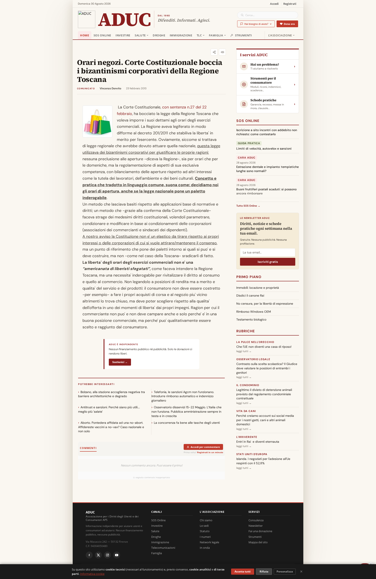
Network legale (209, 542)
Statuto (205, 531)
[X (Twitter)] (98, 555)
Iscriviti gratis (268, 262)
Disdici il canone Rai (250, 295)
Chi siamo (206, 520)
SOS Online (102, 35)
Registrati (289, 4)
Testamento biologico (251, 319)
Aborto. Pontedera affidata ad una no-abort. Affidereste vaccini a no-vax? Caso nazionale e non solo (111, 427)
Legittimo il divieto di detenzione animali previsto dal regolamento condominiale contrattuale (264, 394)
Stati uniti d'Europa (251, 454)
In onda (205, 548)
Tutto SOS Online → (248, 206)
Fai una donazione (260, 531)
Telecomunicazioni (163, 548)
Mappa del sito (258, 542)
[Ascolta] (222, 52)
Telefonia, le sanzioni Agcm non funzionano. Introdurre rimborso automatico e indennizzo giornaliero (182, 396)
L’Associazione (280, 35)
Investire (123, 35)
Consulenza (256, 520)
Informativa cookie (92, 574)
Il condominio (247, 385)
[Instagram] (107, 555)
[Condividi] (214, 52)
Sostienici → (120, 362)
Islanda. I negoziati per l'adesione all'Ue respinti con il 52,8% (263, 461)
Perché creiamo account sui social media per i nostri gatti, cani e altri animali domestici (265, 420)
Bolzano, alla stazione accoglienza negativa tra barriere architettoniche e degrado (111, 394)
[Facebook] (89, 555)
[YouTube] (116, 555)
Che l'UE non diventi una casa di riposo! (264, 347)
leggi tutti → (244, 351)
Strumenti (243, 35)
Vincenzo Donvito (110, 88)
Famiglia (216, 35)
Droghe (159, 35)
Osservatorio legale (253, 359)
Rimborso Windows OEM (253, 312)
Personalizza (285, 571)
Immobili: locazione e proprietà (257, 288)
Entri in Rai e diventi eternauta (257, 442)
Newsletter (255, 526)
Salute (140, 35)
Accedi (274, 4)
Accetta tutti (243, 571)
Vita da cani (246, 411)
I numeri (205, 537)
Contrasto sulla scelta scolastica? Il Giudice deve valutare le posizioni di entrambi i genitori (266, 368)
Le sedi (204, 526)
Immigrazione (181, 35)
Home (84, 35)
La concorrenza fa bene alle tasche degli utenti (187, 423)
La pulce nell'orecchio (255, 342)
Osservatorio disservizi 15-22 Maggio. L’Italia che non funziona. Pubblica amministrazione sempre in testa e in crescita (186, 411)
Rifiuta (264, 571)
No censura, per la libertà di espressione (264, 304)
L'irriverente (246, 437)
